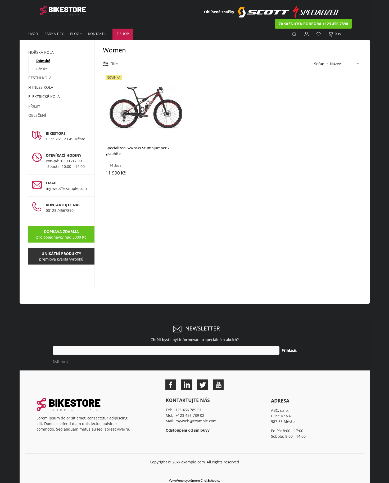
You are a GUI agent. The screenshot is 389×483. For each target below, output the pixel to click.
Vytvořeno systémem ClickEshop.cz (194, 480)
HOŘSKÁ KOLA (41, 52)
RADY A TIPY (54, 33)
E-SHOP (123, 33)
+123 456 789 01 (187, 409)
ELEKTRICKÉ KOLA (44, 96)
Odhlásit (60, 361)
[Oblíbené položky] (318, 34)
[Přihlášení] (306, 33)
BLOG (74, 33)
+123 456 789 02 (190, 415)
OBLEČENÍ (37, 115)
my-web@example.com (66, 188)
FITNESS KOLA (40, 87)
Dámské (43, 60)
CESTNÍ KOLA (40, 77)
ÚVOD (33, 33)
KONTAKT (95, 33)
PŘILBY (34, 106)
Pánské (42, 68)
